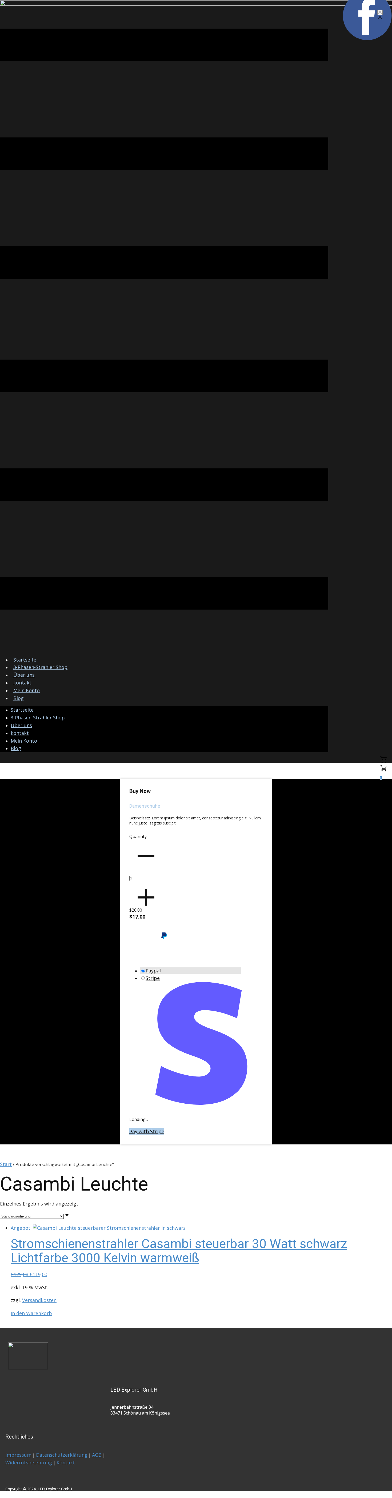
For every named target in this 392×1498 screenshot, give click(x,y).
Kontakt (66, 1462)
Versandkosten (39, 1300)
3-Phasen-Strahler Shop (40, 667)
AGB (97, 1455)
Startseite (24, 659)
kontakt (22, 682)
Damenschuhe (144, 806)
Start (6, 1164)
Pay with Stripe (146, 1131)
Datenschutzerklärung (61, 1455)
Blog (18, 698)
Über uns (24, 675)
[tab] (190, 970)
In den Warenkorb (31, 1313)
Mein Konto (26, 690)
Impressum (18, 1455)
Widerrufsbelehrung (28, 1462)
